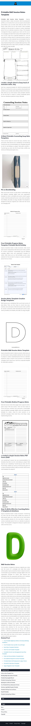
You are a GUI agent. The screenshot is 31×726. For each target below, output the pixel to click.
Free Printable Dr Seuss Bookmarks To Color (10, 684)
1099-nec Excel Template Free (7, 673)
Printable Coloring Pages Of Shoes (8, 694)
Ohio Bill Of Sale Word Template (11, 663)
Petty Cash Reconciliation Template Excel (13, 656)
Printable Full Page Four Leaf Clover (8, 689)
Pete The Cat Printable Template (11, 649)
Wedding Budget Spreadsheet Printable (9, 675)
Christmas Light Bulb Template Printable (9, 687)
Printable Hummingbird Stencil (7, 678)
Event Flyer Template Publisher (11, 647)
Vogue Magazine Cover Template (11, 665)
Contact (2, 709)
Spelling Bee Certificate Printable (8, 682)
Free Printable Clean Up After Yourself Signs (14, 645)
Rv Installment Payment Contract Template (14, 658)
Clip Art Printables (5, 691)
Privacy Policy (4, 711)
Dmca (2, 707)
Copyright (3, 714)
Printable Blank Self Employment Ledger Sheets (15, 661)
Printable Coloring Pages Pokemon (8, 680)
